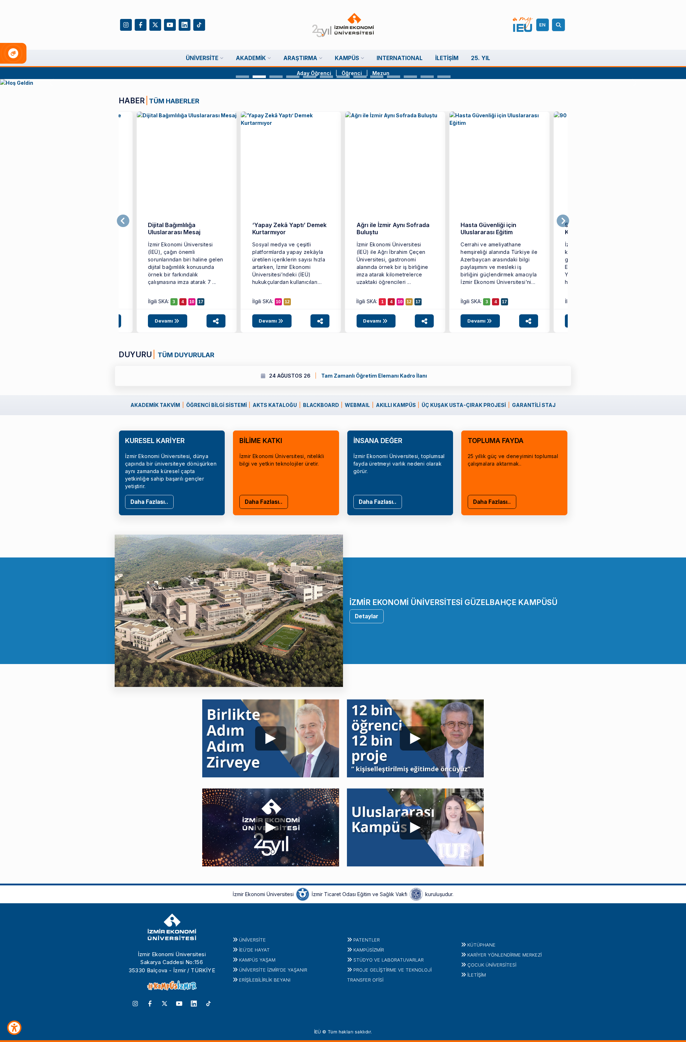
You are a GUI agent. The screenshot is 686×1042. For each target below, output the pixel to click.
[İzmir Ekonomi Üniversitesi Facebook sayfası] (140, 24)
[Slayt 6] (326, 77)
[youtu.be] (270, 736)
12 (287, 301)
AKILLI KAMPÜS (396, 405)
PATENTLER (366, 940)
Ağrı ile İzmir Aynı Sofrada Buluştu (393, 228)
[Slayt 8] (360, 77)
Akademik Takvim (155, 405)
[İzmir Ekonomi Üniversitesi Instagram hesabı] (126, 24)
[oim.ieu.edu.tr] (343, 83)
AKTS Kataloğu (275, 405)
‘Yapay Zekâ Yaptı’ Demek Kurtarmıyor (289, 228)
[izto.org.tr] (302, 893)
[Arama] (559, 24)
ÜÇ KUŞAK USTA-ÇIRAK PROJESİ (464, 405)
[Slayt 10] (393, 77)
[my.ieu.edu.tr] (523, 24)
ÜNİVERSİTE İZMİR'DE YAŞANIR (273, 970)
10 (191, 301)
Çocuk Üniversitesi (491, 965)
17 (200, 301)
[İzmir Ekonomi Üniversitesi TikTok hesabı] (199, 24)
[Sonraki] (563, 221)
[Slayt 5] (309, 77)
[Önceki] (123, 221)
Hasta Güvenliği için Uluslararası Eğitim (488, 228)
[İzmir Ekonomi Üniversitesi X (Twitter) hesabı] (155, 24)
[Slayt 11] (410, 77)
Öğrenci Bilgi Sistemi (216, 405)
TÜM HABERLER (174, 101)
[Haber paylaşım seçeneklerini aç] (216, 321)
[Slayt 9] (376, 77)
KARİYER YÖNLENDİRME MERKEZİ (504, 955)
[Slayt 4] (292, 77)
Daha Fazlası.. (149, 501)
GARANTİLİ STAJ (534, 405)
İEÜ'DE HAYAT (254, 950)
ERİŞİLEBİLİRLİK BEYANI (264, 980)
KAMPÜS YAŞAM (257, 960)
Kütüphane (481, 945)
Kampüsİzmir (368, 950)
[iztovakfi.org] (416, 893)
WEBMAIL (357, 405)
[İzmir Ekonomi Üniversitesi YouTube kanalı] (170, 24)
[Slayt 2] (259, 77)
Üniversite (252, 940)
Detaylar (366, 616)
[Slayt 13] (444, 77)
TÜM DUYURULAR (185, 355)
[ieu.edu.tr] (343, 25)
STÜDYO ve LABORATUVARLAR (388, 960)
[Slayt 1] (242, 77)
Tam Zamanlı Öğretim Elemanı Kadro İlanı (235, 376)
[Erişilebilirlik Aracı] (14, 1028)
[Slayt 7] (343, 77)
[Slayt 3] (276, 77)
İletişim (476, 975)
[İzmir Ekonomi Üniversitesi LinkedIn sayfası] (184, 24)
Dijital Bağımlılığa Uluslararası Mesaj (174, 228)
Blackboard (321, 405)
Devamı (164, 321)
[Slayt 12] (427, 77)
